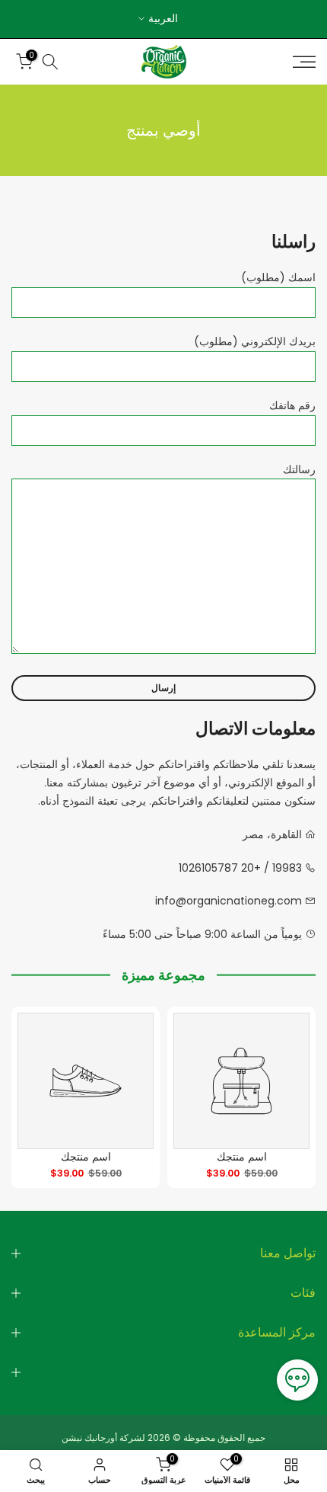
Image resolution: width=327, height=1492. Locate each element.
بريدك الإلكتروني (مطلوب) (255, 341)
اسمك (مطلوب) (278, 277)
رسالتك (299, 469)
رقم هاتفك (292, 405)
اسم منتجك (242, 1156)
